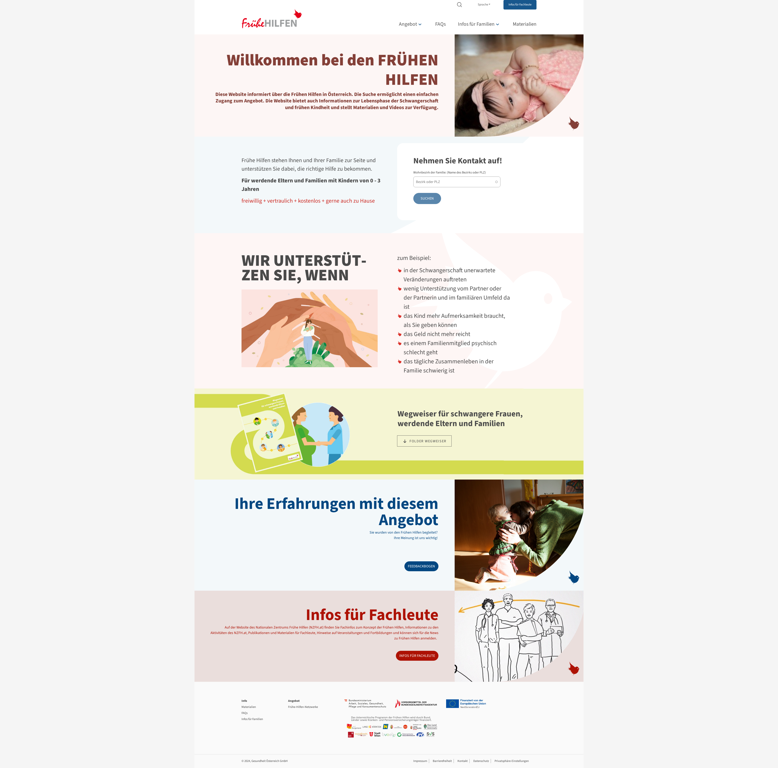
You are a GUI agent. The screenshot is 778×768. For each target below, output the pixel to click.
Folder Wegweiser (427, 441)
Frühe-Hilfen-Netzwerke (303, 707)
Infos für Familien (476, 24)
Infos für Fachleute (520, 4)
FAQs (440, 24)
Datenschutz (481, 761)
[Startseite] (272, 18)
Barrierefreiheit (442, 761)
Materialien (524, 24)
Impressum (420, 761)
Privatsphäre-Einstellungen (512, 761)
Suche (459, 5)
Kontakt (462, 761)
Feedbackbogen (421, 566)
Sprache (483, 4)
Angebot (408, 24)
